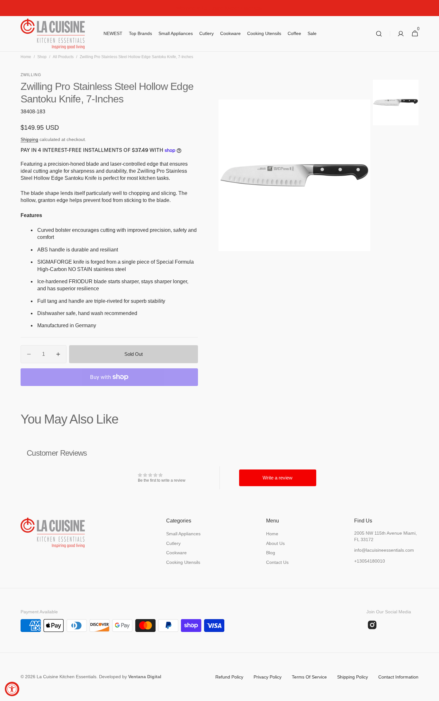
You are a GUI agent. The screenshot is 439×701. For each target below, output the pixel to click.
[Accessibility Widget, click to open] (12, 689)
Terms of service (309, 676)
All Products (63, 57)
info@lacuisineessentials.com (384, 550)
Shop (42, 57)
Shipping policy (352, 676)
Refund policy (229, 676)
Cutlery (173, 543)
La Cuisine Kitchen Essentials (66, 676)
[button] (379, 34)
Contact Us (277, 562)
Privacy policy (268, 676)
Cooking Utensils (183, 562)
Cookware (176, 552)
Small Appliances (183, 533)
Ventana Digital (144, 676)
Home (26, 57)
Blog (270, 552)
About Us (275, 543)
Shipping (29, 139)
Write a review (277, 477)
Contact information (398, 676)
